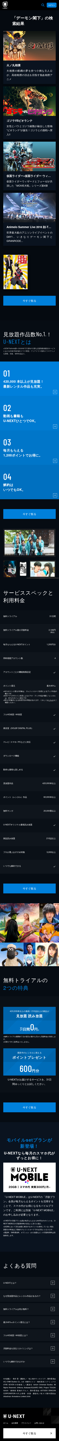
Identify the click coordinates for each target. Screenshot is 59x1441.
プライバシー (26, 1423)
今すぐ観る (29, 300)
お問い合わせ (39, 1423)
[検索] (42, 5)
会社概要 (14, 1423)
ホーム (5, 1423)
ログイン (51, 5)
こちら (51, 700)
